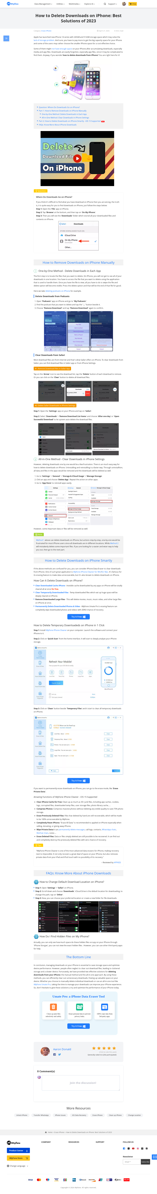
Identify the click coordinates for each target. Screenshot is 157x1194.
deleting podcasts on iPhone (57, 291)
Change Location (134, 1115)
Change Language (18, 1166)
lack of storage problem (44, 40)
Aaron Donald (62, 1049)
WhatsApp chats (109, 829)
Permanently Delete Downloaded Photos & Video (57, 606)
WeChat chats (43, 833)
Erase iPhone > (60, 1132)
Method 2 (114, 543)
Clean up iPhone (115, 1115)
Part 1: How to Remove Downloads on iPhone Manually (62, 110)
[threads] (142, 1148)
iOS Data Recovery (79, 1115)
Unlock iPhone (21, 1115)
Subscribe (145, 1162)
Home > (51, 1132)
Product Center (16, 1150)
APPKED (117, 862)
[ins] (138, 1148)
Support (111, 4)
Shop (134, 4)
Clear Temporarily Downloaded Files (51, 592)
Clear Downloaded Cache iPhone (50, 585)
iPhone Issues (60, 1115)
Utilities (59, 4)
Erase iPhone (46, 31)
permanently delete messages (72, 829)
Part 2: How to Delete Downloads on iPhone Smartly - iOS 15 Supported (70, 121)
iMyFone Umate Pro (42, 984)
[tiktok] (147, 1148)
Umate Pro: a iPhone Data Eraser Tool (78, 996)
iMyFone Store (15, 1158)
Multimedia (74, 4)
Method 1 (40, 540)
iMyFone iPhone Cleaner (56, 630)
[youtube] (133, 1148)
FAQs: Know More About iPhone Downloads (58, 124)
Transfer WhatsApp (41, 1115)
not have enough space (62, 48)
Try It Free (76, 616)
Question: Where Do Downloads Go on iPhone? (59, 107)
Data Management (42, 4)
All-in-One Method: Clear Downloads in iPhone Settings (65, 117)
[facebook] (124, 1148)
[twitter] (128, 1148)
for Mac (105, 572)
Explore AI (88, 4)
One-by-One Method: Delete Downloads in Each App (64, 114)
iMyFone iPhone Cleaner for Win (87, 572)
